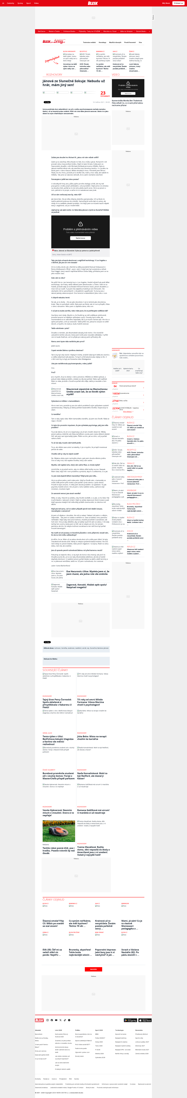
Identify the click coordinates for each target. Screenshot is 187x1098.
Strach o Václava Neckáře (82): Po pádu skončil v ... (135, 441)
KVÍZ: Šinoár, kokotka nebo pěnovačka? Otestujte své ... (135, 454)
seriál (84, 648)
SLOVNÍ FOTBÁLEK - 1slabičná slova (129, 408)
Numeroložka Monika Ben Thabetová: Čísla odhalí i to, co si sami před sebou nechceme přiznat (127, 103)
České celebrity (49, 770)
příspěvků (115, 389)
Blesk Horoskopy (69, 51)
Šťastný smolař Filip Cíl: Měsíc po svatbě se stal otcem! (135, 427)
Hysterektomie (124, 393)
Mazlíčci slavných (115, 42)
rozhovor (57, 648)
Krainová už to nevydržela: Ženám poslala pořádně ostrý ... (135, 537)
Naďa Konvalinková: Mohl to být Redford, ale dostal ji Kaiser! (92, 776)
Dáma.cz (130, 463)
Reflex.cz (131, 546)
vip (88, 648)
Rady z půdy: (123, 400)
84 (115, 386)
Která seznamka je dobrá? (127, 386)
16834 (115, 393)
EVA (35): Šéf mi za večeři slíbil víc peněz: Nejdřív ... (135, 468)
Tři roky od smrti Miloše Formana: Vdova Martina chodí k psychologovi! (90, 702)
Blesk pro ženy (133, 504)
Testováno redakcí (89, 42)
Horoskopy (102, 42)
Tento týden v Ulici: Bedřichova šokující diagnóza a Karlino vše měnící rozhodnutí (58, 740)
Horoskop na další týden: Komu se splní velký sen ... (70, 66)
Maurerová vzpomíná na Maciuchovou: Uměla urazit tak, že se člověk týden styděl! (87, 392)
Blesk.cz (130, 422)
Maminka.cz (100, 51)
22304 (115, 408)
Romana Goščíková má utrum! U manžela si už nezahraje (93, 811)
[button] (130, 1020)
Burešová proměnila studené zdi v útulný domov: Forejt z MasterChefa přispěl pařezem (59, 776)
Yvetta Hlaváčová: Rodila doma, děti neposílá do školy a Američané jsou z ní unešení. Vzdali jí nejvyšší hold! (93, 851)
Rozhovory (54, 74)
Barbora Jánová (102, 648)
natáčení (78, 648)
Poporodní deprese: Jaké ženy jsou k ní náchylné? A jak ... (105, 952)
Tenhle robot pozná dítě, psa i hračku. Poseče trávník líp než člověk (59, 851)
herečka (64, 648)
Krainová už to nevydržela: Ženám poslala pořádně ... (120, 66)
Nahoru (93, 969)
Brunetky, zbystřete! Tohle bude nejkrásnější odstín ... (135, 509)
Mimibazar (131, 490)
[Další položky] (149, 31)
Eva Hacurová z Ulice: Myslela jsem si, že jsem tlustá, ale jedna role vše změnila (87, 572)
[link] (47, 1020)
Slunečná (93, 648)
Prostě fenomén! (130, 42)
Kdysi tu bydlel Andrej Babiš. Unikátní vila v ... (135, 522)
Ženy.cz (131, 51)
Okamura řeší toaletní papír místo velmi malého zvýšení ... (135, 551)
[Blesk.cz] (93, 3)
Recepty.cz (83, 51)
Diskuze (114, 383)
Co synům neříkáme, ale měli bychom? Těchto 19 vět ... (80, 923)
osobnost (71, 648)
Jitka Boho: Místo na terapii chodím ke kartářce (91, 737)
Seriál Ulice (47, 733)
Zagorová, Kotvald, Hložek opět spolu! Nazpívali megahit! (86, 586)
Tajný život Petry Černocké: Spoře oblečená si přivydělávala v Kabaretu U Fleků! (57, 703)
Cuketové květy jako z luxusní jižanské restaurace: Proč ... (135, 481)
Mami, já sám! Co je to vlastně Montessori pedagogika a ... (135, 495)
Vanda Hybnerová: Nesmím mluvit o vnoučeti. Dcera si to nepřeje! (58, 813)
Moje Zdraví (99, 932)
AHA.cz (115, 51)
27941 (115, 401)
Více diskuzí (127, 412)
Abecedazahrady (134, 477)
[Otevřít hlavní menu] (3, 3)
